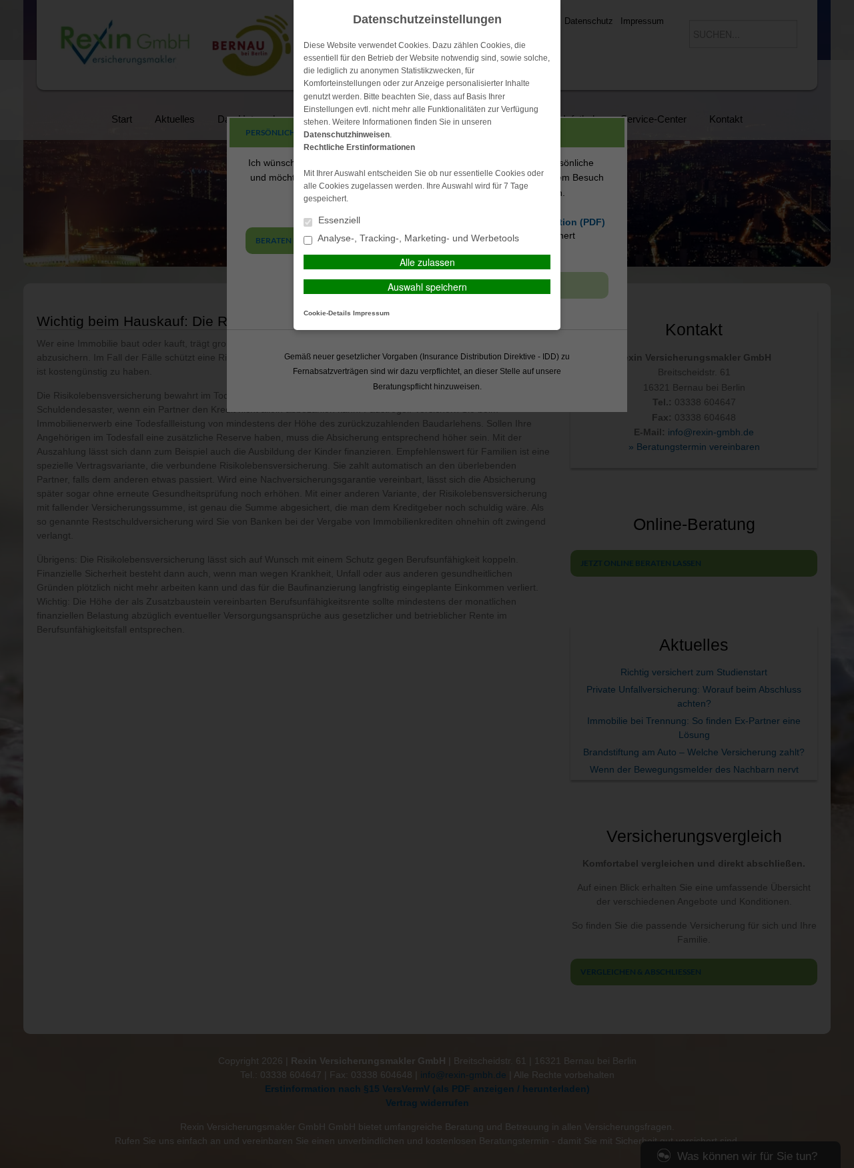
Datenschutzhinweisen (347, 134)
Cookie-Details (327, 313)
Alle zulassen (427, 262)
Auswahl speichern (427, 286)
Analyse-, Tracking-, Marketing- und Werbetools (417, 238)
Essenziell (338, 220)
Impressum (371, 313)
